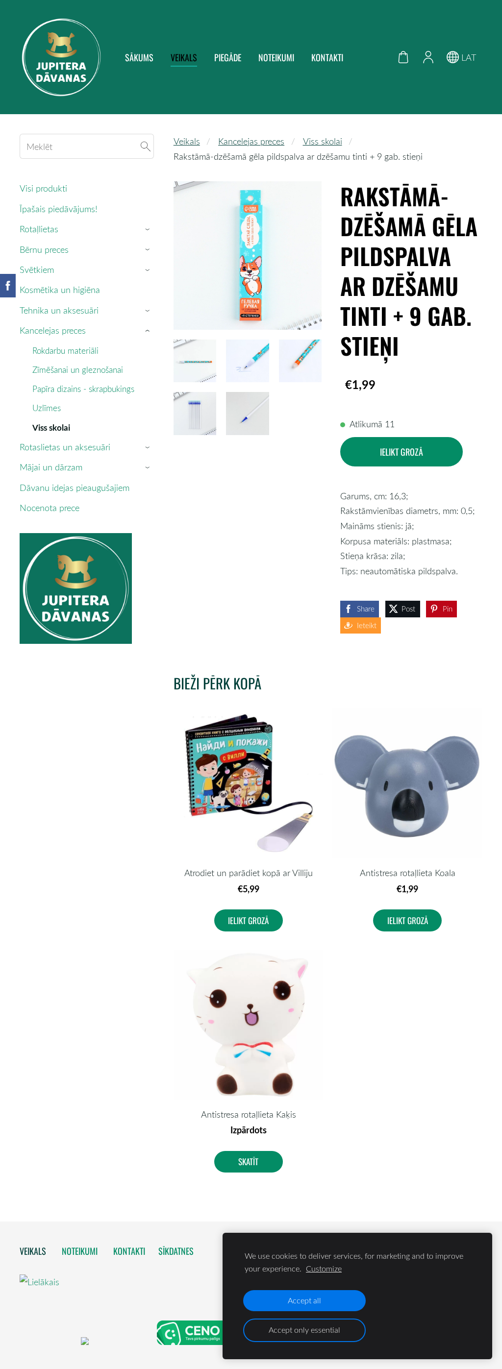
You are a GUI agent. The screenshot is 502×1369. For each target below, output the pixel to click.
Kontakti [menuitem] (327, 57)
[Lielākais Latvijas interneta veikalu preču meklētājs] (49, 1341)
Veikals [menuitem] (184, 57)
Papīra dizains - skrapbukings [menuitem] (83, 388)
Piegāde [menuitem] (227, 57)
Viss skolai (322, 141)
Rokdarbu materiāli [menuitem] (65, 350)
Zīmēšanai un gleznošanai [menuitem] (77, 369)
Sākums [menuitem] (139, 57)
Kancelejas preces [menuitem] (53, 330)
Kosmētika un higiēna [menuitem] (60, 289)
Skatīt (248, 1161)
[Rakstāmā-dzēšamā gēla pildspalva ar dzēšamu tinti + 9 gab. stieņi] (195, 361)
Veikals (187, 141)
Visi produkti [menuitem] (43, 188)
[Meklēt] (145, 146)
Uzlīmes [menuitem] (46, 408)
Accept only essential (304, 1329)
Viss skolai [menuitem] (51, 427)
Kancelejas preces (251, 141)
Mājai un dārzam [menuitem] (51, 467)
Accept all (304, 1300)
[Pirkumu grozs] (403, 57)
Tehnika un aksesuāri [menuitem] (59, 310)
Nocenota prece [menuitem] (49, 507)
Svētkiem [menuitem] (37, 269)
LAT (467, 57)
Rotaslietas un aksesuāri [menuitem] (65, 447)
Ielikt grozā (401, 451)
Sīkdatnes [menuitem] (176, 1251)
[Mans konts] (428, 57)
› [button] (149, 229)
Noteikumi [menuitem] (276, 57)
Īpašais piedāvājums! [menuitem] (59, 209)
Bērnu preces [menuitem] (44, 249)
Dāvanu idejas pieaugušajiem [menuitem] (74, 487)
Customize (324, 1268)
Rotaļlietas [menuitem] (39, 229)
